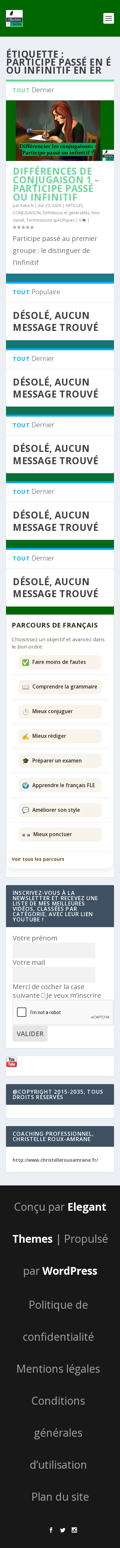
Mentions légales (58, 1368)
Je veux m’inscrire (73, 995)
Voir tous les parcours (38, 859)
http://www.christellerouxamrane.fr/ (55, 1160)
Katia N (27, 205)
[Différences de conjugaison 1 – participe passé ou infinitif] (60, 130)
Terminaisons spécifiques (50, 220)
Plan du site (60, 1496)
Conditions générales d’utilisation (58, 1432)
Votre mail (29, 962)
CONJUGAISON (27, 213)
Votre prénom (35, 937)
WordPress (69, 1270)
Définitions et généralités (66, 213)
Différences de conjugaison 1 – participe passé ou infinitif (56, 184)
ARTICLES (74, 205)
